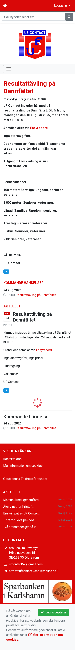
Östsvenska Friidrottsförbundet (25, 479)
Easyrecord (44, 350)
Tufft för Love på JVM (18, 520)
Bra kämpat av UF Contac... (21, 513)
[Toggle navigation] (8, 69)
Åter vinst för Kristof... (18, 507)
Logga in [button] (61, 5)
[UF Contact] (35, 44)
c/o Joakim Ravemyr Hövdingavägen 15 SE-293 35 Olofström (24, 552)
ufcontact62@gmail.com (26, 564)
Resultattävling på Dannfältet (36, 295)
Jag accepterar (55, 612)
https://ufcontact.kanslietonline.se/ (33, 571)
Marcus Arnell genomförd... (21, 500)
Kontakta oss (12, 459)
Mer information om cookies (23, 466)
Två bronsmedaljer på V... (20, 527)
